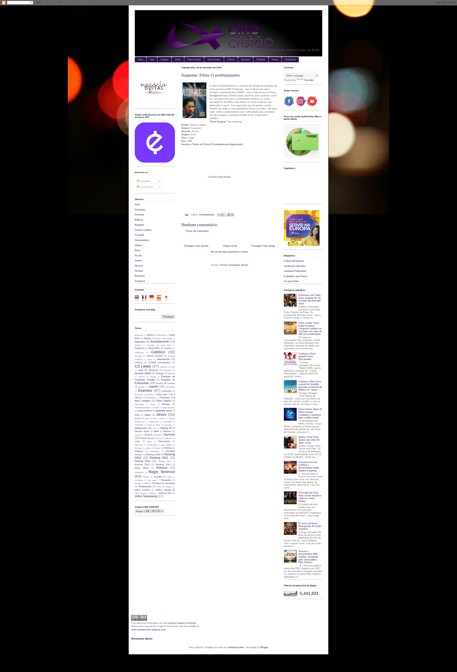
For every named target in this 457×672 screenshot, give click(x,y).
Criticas (231, 59)
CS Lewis (143, 366)
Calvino (168, 348)
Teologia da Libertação (163, 483)
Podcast (138, 448)
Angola (147, 338)
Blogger (264, 647)
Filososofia (139, 404)
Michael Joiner (142, 431)
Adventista (161, 335)
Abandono (139, 335)
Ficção (138, 255)
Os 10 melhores (165, 438)
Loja (152, 59)
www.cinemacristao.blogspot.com (148, 629)
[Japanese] (167, 299)
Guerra (138, 260)
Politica (157, 448)
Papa (149, 441)
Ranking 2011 (159, 457)
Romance (140, 276)
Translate (308, 80)
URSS (152, 493)
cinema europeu (154, 356)
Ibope (156, 408)
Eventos (145, 390)
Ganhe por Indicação (294, 266)
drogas (153, 377)
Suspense (140, 281)
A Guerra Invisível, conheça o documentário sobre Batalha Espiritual (308, 466)
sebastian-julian (236, 647)
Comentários (146, 187)
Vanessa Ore (165, 493)
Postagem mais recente (196, 246)
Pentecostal (152, 445)
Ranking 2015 (163, 464)
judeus (162, 418)
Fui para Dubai (291, 281)
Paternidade (164, 441)
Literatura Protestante (295, 271)
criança (138, 362)
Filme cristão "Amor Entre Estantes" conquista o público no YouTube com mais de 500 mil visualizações (310, 328)
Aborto (150, 335)
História (166, 404)
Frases (275, 59)
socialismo (139, 480)
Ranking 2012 (142, 461)
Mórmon (167, 431)
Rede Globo (142, 468)
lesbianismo (154, 422)
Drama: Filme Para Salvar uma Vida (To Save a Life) (309, 440)
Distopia (160, 373)
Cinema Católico (143, 230)
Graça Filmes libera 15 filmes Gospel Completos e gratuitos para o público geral (310, 413)
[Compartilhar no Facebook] (229, 215)
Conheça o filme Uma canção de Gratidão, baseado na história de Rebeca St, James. (310, 385)
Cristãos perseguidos (159, 362)
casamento (139, 353)
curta (140, 370)
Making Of (165, 428)
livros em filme (154, 425)
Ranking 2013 (164, 461)
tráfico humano (142, 490)
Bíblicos (139, 219)
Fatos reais (162, 394)
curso (172, 367)
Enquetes (166, 379)
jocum (138, 418)
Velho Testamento (146, 496)
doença (142, 377)
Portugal (139, 451)
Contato (164, 59)
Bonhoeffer (154, 348)
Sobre (178, 59)
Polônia (167, 448)
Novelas (139, 271)
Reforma (161, 467)
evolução (166, 391)
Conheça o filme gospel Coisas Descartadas (306, 356)
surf (146, 483)
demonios (153, 370)
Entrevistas (142, 383)
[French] (145, 299)
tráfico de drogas (164, 487)
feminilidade (151, 398)
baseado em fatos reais (159, 345)
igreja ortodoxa (168, 408)
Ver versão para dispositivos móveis (229, 251)
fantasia (149, 395)
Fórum (152, 404)
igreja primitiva (144, 410)
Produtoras (290, 59)
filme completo (142, 400)
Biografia (139, 224)
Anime (157, 338)
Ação (137, 204)
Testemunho (145, 486)
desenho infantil (143, 373)
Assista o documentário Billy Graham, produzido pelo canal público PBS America (308, 557)
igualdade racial (163, 410)
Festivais (261, 59)
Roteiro (146, 477)
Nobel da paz (147, 438)
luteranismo (141, 428)
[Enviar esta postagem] (186, 214)
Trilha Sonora (140, 493)
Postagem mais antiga (263, 246)
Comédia (139, 235)
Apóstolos (140, 341)
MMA (156, 431)
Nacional (245, 59)
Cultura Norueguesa (294, 261)
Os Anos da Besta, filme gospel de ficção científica (309, 526)
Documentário (142, 240)
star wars (152, 480)
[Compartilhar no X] (225, 215)
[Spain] (160, 299)
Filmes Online (194, 59)
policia (147, 448)
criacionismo (163, 359)
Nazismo (169, 434)
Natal (158, 435)
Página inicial (230, 246)
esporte (153, 386)
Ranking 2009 (153, 454)
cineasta (138, 356)
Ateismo (138, 345)
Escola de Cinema (165, 383)
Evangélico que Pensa (295, 276)
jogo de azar (150, 418)
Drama (138, 245)
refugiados (139, 472)
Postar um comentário (197, 231)
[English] (138, 299)
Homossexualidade (142, 408)
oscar (137, 441)
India (137, 415)
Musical (139, 265)
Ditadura (171, 373)
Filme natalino (163, 400)
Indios (148, 415)
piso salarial (166, 445)
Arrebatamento (206, 214)
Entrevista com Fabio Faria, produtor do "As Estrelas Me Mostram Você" (309, 299)
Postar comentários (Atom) (234, 265)
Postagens (145, 181)
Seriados (158, 476)
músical (148, 435)
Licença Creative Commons (182, 623)
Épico (138, 250)
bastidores (140, 348)
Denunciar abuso (141, 638)
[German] (152, 299)
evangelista (170, 387)
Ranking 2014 (142, 464)
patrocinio (139, 445)
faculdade (139, 395)
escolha (141, 387)
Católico (158, 352)
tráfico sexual (163, 490)
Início (140, 59)
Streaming (166, 480)
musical (138, 435)
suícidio (138, 483)
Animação (140, 209)
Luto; (154, 428)
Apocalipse (167, 338)
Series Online (214, 59)
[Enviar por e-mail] (219, 215)
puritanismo (154, 451)
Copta (149, 359)
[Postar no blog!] (222, 215)
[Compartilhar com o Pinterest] (232, 215)
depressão (167, 370)
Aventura (139, 214)
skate (169, 477)
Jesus (161, 414)
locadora (168, 425)
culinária (163, 367)
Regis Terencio (162, 472)
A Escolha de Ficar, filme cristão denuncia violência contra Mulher (309, 496)
